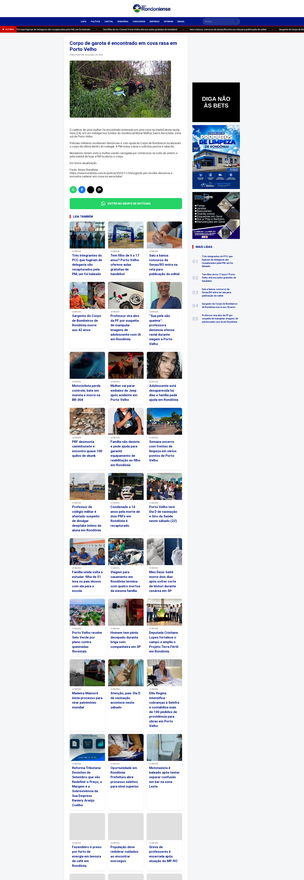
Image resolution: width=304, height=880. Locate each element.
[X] (90, 189)
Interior (168, 21)
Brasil (181, 21)
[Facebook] (82, 189)
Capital (108, 21)
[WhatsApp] (73, 189)
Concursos (139, 21)
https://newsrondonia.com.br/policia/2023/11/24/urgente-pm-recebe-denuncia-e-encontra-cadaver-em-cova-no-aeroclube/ (121, 174)
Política (95, 21)
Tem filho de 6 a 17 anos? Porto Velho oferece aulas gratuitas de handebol (134, 29)
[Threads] (99, 189)
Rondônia (122, 21)
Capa (83, 21)
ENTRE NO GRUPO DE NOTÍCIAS (129, 203)
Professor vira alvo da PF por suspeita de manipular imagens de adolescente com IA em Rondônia (220, 318)
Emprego (154, 21)
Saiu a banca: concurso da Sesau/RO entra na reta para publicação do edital (222, 29)
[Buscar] (235, 21)
